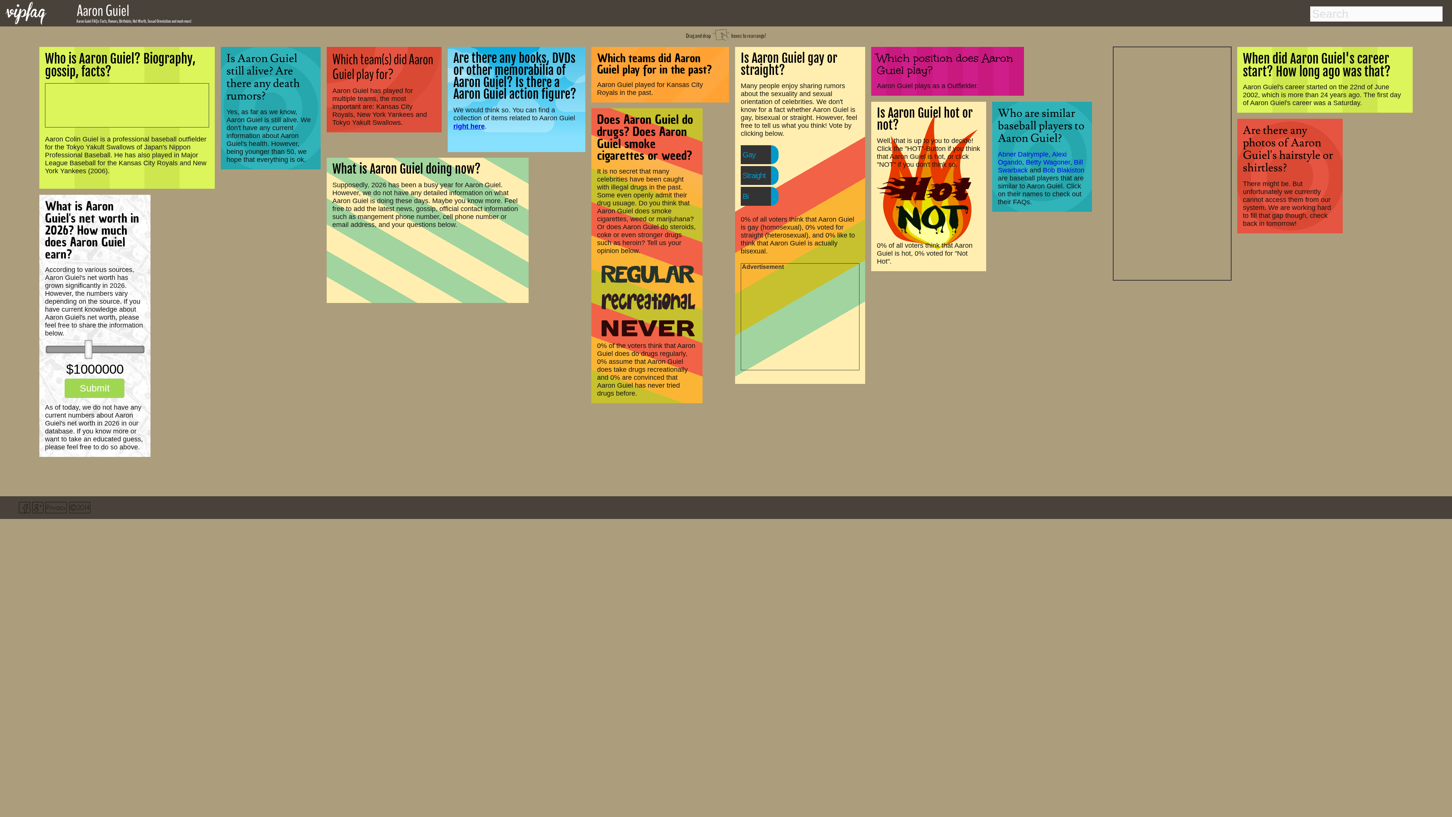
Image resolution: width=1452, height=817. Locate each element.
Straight (754, 175)
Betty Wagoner (1048, 162)
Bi (745, 196)
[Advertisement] (1172, 162)
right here (469, 126)
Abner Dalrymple (1023, 154)
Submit (95, 388)
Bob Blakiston (1063, 170)
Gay (749, 155)
